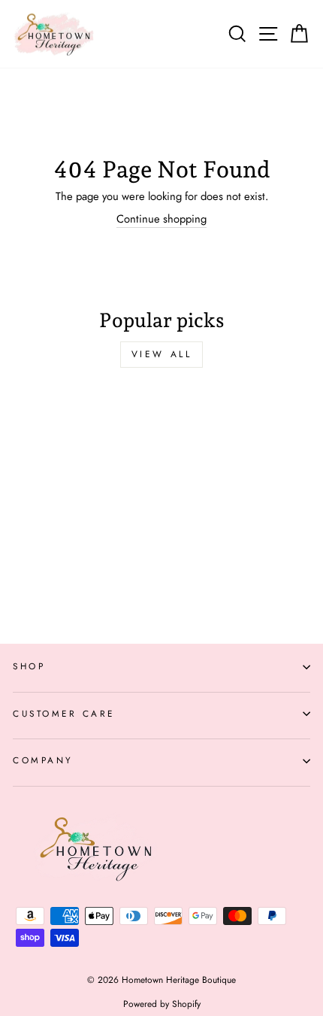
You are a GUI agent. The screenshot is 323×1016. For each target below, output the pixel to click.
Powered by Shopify (162, 1004)
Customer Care (64, 713)
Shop (29, 666)
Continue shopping (161, 219)
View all (161, 354)
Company (43, 760)
